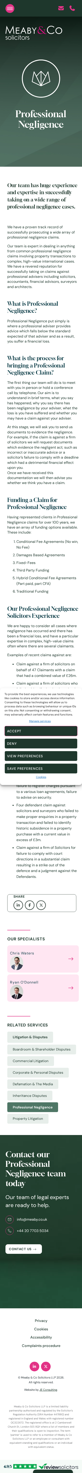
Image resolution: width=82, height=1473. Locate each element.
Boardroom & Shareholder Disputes (42, 1049)
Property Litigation (28, 1118)
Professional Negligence (33, 1107)
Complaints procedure (41, 1345)
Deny (12, 743)
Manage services (40, 721)
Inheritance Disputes (30, 1095)
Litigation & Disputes (30, 1037)
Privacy (41, 1320)
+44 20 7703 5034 (33, 1230)
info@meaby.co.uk (32, 1219)
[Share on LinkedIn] (19, 905)
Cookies (41, 777)
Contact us (20, 1249)
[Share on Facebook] (30, 905)
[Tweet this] (42, 905)
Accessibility (41, 1337)
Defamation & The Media (33, 1084)
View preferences (25, 756)
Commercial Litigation (31, 1061)
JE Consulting (48, 1390)
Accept (14, 731)
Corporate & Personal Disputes (38, 1072)
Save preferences (25, 768)
